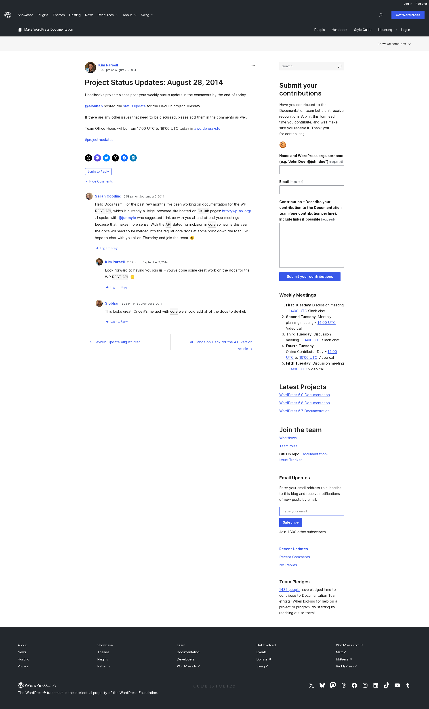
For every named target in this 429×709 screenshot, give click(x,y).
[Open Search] (380, 15)
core (212, 224)
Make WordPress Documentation (48, 29)
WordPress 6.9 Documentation (304, 395)
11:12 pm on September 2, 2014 (147, 262)
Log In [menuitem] (408, 3)
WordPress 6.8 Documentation (304, 403)
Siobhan (112, 303)
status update (134, 106)
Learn (181, 645)
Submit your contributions (310, 276)
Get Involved (266, 645)
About (22, 645)
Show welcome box (392, 44)
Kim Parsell (108, 65)
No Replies (288, 565)
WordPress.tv (189, 666)
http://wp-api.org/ (236, 211)
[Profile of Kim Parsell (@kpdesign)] (90, 68)
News (22, 652)
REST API (103, 211)
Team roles (288, 446)
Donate (264, 659)
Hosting (23, 659)
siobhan (94, 106)
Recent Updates (293, 549)
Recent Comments (294, 557)
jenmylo (127, 217)
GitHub (203, 211)
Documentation (188, 652)
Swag (263, 666)
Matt (341, 652)
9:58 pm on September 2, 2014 (144, 196)
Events (262, 652)
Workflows (288, 438)
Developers (185, 659)
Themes (103, 652)
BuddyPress (347, 666)
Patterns (103, 666)
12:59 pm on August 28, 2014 (117, 70)
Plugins (102, 659)
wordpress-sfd (207, 128)
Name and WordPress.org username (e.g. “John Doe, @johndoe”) (311, 158)
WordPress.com (349, 645)
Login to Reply (98, 171)
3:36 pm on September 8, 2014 (142, 303)
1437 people (289, 589)
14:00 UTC (298, 311)
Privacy (23, 666)
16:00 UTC (308, 357)
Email (291, 181)
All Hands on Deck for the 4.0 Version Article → (221, 345)
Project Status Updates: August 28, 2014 (154, 82)
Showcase (105, 645)
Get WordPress (408, 15)
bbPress (344, 659)
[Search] (340, 66)
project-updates (99, 139)
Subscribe (291, 522)
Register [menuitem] (421, 3)
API (168, 224)
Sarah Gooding (108, 196)
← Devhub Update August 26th (115, 342)
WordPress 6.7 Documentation (304, 411)
